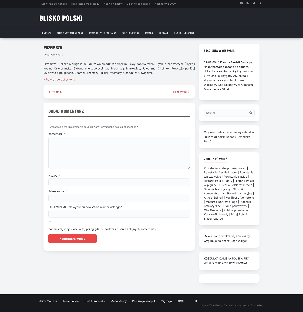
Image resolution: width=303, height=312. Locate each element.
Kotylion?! (210, 214)
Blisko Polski (61, 18)
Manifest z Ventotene (240, 197)
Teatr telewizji (184, 33)
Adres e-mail (58, 191)
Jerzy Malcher (48, 301)
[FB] (248, 3)
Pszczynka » (181, 91)
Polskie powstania (236, 210)
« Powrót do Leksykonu (59, 79)
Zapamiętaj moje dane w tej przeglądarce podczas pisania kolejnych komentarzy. (102, 229)
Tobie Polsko (71, 301)
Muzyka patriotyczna (103, 33)
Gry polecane (130, 33)
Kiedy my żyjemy (113, 3)
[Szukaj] (252, 112)
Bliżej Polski (239, 214)
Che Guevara (212, 210)
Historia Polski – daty (218, 181)
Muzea (149, 33)
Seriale (164, 33)
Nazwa (54, 175)
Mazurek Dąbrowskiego (221, 202)
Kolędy (223, 214)
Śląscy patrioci (214, 218)
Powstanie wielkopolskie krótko (225, 168)
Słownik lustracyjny (239, 193)
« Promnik (55, 91)
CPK (194, 301)
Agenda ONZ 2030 (165, 3)
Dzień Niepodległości (138, 3)
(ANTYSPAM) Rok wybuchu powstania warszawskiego (85, 207)
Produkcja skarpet (143, 301)
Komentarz (56, 134)
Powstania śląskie (235, 176)
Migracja (166, 301)
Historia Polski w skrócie (235, 185)
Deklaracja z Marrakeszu (85, 3)
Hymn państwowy (235, 206)
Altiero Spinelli (213, 197)
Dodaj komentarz (53, 54)
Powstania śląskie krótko (220, 172)
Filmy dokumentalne (70, 33)
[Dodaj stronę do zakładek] (260, 3)
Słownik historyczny (217, 189)
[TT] (254, 3)
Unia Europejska (95, 301)
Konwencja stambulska (54, 3)
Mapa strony (119, 301)
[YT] (241, 3)
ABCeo (181, 301)
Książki (46, 33)
